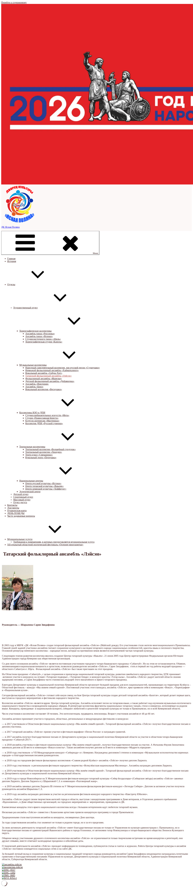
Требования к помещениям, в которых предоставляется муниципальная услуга (53, 542)
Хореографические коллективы (35, 331)
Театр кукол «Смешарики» (39, 454)
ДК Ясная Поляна (10, 227)
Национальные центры (31, 480)
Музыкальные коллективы (33, 365)
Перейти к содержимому (14, 2)
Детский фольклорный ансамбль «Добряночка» (49, 381)
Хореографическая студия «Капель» (43, 341)
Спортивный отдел (23, 497)
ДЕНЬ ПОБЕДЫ (15, 513)
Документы (13, 508)
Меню (95, 253)
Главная (11, 258)
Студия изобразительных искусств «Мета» (47, 415)
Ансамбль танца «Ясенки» (39, 336)
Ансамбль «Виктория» (37, 384)
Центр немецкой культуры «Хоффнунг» (45, 489)
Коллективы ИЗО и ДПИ (32, 412)
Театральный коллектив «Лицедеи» (43, 452)
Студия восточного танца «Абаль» (43, 339)
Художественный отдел (25, 307)
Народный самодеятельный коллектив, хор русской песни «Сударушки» (62, 367)
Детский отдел (20, 494)
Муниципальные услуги (19, 539)
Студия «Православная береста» (42, 418)
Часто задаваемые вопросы (21, 516)
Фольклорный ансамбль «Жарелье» (43, 378)
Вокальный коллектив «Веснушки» (43, 389)
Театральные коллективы (32, 446)
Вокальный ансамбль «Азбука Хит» (43, 373)
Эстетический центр (29, 491)
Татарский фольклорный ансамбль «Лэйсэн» (48, 376)
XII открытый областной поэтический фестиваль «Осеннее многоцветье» (45, 544)
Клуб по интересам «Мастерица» (42, 420)
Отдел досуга (20, 502)
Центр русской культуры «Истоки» (43, 483)
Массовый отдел (21, 499)
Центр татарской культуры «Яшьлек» (44, 486)
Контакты (12, 505)
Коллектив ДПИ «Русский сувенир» (44, 423)
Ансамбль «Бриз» (34, 386)
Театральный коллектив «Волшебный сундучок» (50, 449)
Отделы (11, 284)
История (11, 261)
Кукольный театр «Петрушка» (40, 457)
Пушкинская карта (17, 510)
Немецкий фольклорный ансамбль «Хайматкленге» (52, 370)
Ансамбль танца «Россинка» (40, 333)
